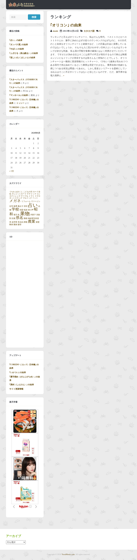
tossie (55, 31)
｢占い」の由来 (15, 40)
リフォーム (26, 201)
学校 (15, 209)
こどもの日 (27, 192)
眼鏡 (25, 218)
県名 (19, 218)
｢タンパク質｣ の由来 (18, 44)
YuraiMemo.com (68, 554)
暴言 (15, 215)
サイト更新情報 (16, 389)
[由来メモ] (22, 6)
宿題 (21, 210)
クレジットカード (19, 194)
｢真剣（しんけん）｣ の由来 (21, 384)
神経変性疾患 (33, 218)
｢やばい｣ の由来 (16, 49)
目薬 (13, 218)
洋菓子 (33, 215)
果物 (25, 213)
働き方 (20, 206)
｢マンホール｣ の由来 (18, 95)
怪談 (25, 210)
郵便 (11, 224)
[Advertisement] (24, 294)
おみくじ (19, 192)
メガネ (15, 201)
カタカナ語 (89, 31)
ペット (35, 198)
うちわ (12, 192)
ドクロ (37, 196)
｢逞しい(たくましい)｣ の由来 (22, 57)
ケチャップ (31, 194)
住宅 (11, 206)
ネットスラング (15, 198)
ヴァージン (35, 201)
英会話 (20, 222)
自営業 (14, 222)
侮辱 (15, 206)
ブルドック (27, 198)
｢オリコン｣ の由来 (66, 25)
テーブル (24, 196)
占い (33, 205)
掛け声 (30, 210)
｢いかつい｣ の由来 (17, 372)
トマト (31, 196)
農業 (31, 221)
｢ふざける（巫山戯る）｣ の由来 (23, 53)
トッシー (20, 103)
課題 (25, 222)
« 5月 (11, 171)
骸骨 (19, 224)
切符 (25, 206)
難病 (15, 224)
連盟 (37, 222)
